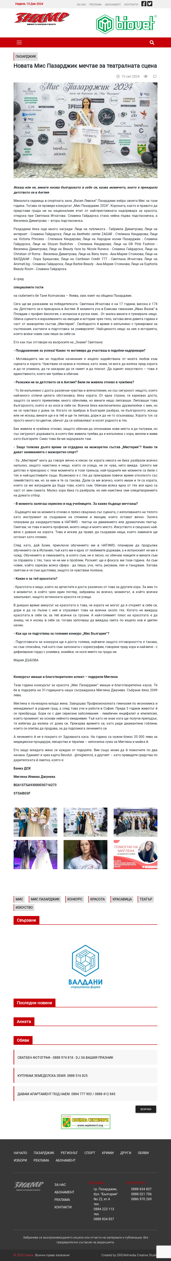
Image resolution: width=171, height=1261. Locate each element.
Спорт (89, 1153)
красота (97, 899)
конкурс (74, 899)
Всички (146, 1109)
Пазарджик (44, 1153)
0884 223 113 (104, 1209)
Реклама (95, 4)
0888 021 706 (141, 1194)
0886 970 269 (141, 1199)
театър (146, 899)
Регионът (69, 1153)
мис (19, 899)
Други (125, 1153)
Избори (20, 1160)
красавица (122, 899)
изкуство (24, 908)
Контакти (131, 4)
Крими (108, 1153)
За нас (81, 4)
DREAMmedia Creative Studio (137, 1255)
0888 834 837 (104, 1219)
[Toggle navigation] (19, 42)
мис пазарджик (45, 899)
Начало (20, 1153)
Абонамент (113, 4)
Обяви (143, 1153)
